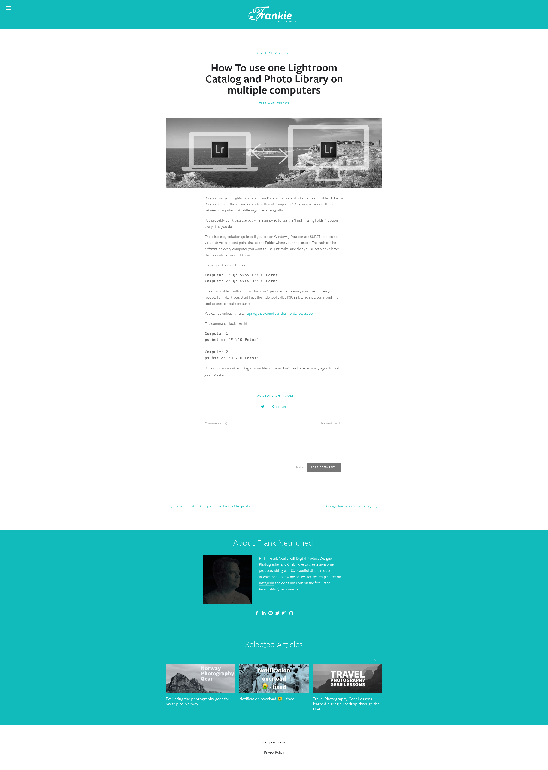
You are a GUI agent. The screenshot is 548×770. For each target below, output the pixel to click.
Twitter (306, 576)
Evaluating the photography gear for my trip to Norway (197, 701)
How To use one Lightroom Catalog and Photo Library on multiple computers (274, 78)
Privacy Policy (274, 752)
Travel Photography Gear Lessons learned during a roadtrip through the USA (346, 704)
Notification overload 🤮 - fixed (267, 698)
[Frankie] (270, 613)
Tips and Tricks (274, 103)
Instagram (266, 582)
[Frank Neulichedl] (264, 613)
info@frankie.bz (274, 742)
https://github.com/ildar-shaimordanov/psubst (279, 313)
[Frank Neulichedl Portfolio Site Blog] (257, 613)
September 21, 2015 (274, 53)
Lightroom (282, 395)
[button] (375, 659)
